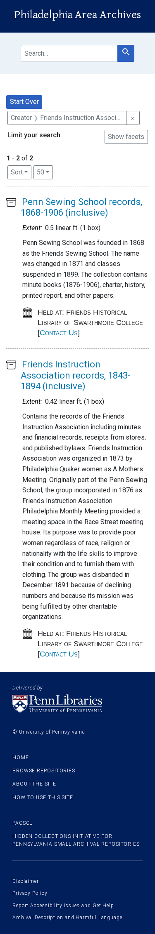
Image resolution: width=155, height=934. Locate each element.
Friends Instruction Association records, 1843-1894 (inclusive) (76, 375)
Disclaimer (25, 881)
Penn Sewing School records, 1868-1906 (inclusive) (81, 207)
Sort (17, 172)
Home (20, 757)
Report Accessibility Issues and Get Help (63, 905)
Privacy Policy (30, 893)
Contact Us (59, 333)
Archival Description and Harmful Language (67, 917)
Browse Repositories (43, 771)
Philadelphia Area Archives (77, 14)
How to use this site (42, 797)
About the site (34, 784)
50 (45, 172)
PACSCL (22, 823)
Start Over (24, 102)
